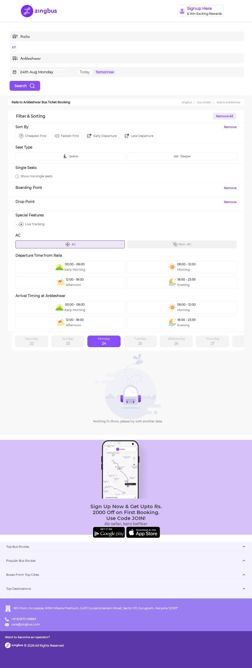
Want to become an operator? (27, 637)
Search (21, 86)
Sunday (67, 341)
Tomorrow (105, 72)
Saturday (31, 341)
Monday (104, 341)
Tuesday (140, 341)
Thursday (213, 341)
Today (85, 72)
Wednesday (176, 341)
